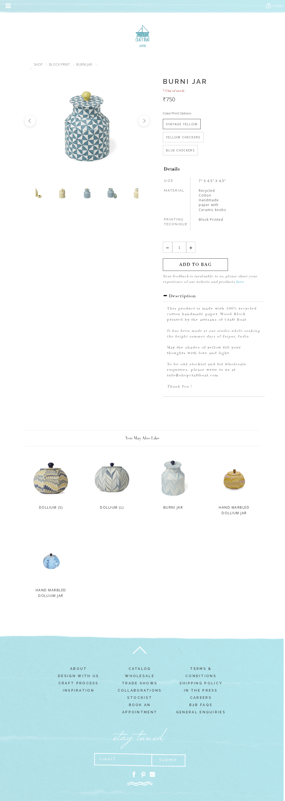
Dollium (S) (51, 507)
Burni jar (84, 64)
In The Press (201, 690)
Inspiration (78, 690)
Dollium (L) (112, 507)
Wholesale (139, 676)
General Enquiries (201, 712)
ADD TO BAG (195, 264)
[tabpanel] (87, 193)
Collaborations (140, 690)
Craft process (78, 683)
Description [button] (182, 296)
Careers (201, 698)
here (240, 282)
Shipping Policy (201, 683)
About (78, 669)
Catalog (140, 669)
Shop (38, 64)
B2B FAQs (201, 705)
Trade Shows (140, 683)
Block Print (59, 64)
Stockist (139, 698)
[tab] (214, 297)
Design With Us (78, 676)
